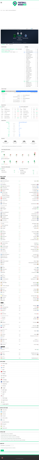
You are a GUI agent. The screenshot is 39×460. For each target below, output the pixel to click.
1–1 (15, 109)
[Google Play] (22, 458)
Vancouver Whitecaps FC (10, 49)
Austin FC (3, 49)
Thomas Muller (22, 173)
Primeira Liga (4, 375)
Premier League (4, 363)
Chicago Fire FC (28, 58)
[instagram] (21, 458)
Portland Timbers (28, 68)
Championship (4, 383)
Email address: (3, 445)
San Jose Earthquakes (29, 54)
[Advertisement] (19, 19)
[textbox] (34, 29)
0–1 (15, 114)
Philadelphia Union (28, 82)
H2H (6, 44)
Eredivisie (3, 373)
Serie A (3, 367)
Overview (3, 44)
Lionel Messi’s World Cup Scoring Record (7, 435)
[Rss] (16, 458)
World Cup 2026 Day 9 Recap (5, 433)
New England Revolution (29, 57)
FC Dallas (5, 112)
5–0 (33, 109)
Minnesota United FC (29, 71)
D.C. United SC (28, 72)
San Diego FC (28, 76)
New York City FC (28, 62)
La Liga (3, 365)
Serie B (3, 377)
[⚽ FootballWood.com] (19, 3)
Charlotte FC (28, 66)
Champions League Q (5, 381)
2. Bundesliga (4, 379)
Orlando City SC (28, 78)
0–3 (15, 116)
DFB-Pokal (4, 385)
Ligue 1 (3, 369)
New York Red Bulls (28, 67)
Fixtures (4, 10)
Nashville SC (28, 49)
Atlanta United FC (28, 86)
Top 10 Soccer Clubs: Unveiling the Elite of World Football (9, 438)
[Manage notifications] (2, 458)
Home (1, 10)
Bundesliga (4, 371)
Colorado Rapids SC (29, 73)
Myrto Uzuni (3, 170)
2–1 (15, 111)
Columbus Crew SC (28, 77)
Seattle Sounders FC (7, 111)
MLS (16, 49)
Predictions (11, 44)
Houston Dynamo (6, 116)
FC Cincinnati (28, 63)
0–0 (33, 116)
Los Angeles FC (28, 53)
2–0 (33, 112)
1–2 (15, 112)
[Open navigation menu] (1, 2)
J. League (3, 387)
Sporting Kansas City (29, 85)
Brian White (22, 170)
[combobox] (34, 29)
